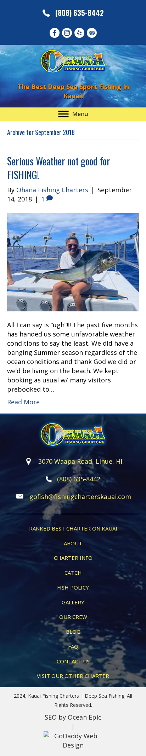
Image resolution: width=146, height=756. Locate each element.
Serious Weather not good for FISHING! (58, 168)
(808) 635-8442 (79, 12)
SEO (51, 717)
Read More (23, 402)
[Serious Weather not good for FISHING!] (73, 261)
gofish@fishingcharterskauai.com (80, 496)
